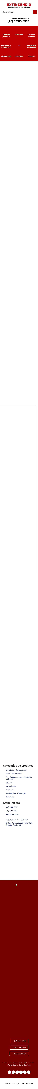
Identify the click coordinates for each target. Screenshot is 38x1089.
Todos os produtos (6, 35)
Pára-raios (31, 56)
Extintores (19, 35)
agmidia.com (27, 1083)
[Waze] (17, 1072)
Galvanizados (6, 56)
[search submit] (35, 12)
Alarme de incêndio (31, 35)
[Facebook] (25, 1072)
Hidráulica (19, 56)
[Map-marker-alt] (21, 1072)
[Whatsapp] (9, 1072)
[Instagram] (28, 1072)
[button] (19, 1041)
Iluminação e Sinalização (31, 46)
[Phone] (13, 1072)
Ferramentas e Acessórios (6, 46)
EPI (19, 45)
